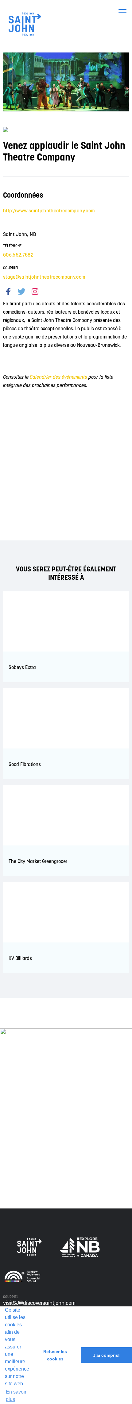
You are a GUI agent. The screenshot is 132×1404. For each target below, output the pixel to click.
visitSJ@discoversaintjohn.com (39, 1302)
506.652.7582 (18, 255)
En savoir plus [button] (16, 1395)
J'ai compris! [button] (106, 1355)
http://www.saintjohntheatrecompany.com (49, 210)
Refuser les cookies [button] (55, 1355)
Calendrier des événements (58, 377)
